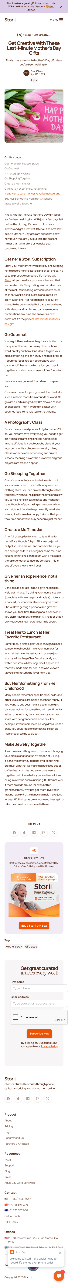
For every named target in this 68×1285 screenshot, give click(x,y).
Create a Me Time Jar (17, 183)
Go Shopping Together (18, 178)
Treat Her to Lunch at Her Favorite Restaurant (32, 193)
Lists (34, 80)
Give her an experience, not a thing (25, 188)
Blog (7, 1171)
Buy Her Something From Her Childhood (28, 198)
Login (8, 1132)
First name (17, 982)
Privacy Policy (49, 1046)
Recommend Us (14, 1138)
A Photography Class (17, 173)
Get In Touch (12, 1216)
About (8, 1120)
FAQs (8, 1159)
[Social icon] (14, 832)
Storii (8, 280)
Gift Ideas (31, 946)
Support (9, 1165)
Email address (20, 997)
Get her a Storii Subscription (22, 163)
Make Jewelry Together (19, 203)
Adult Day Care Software (20, 1182)
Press (8, 1177)
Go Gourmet (12, 168)
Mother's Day (14, 946)
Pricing (9, 1126)
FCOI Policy (11, 1222)
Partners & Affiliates (17, 1143)
